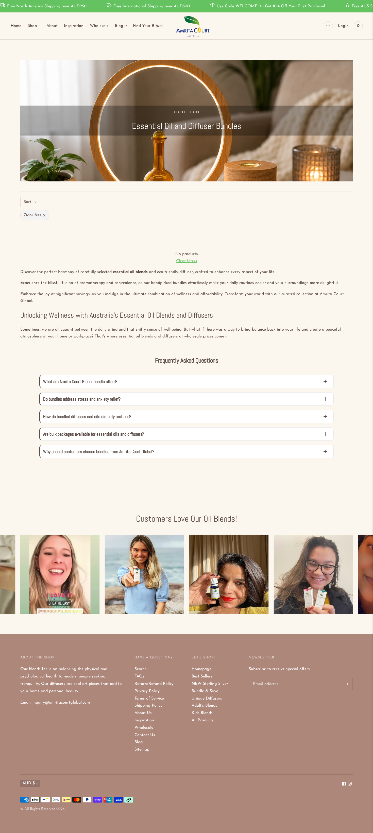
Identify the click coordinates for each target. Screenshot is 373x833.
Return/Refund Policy (154, 684)
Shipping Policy (148, 706)
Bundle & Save (205, 691)
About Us (143, 713)
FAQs (139, 676)
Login (343, 26)
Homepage (201, 669)
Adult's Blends (204, 706)
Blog (119, 26)
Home (16, 26)
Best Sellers (202, 676)
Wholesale (99, 26)
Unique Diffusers (207, 698)
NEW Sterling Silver (210, 684)
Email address (265, 678)
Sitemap (141, 749)
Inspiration (73, 26)
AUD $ (28, 783)
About (52, 26)
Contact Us (144, 735)
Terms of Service (149, 698)
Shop (32, 26)
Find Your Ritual (148, 26)
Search (140, 669)
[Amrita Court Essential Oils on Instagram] (350, 785)
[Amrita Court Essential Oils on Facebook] (344, 785)
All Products (203, 720)
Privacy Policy (147, 691)
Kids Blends (202, 713)
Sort (27, 202)
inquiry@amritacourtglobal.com (61, 703)
